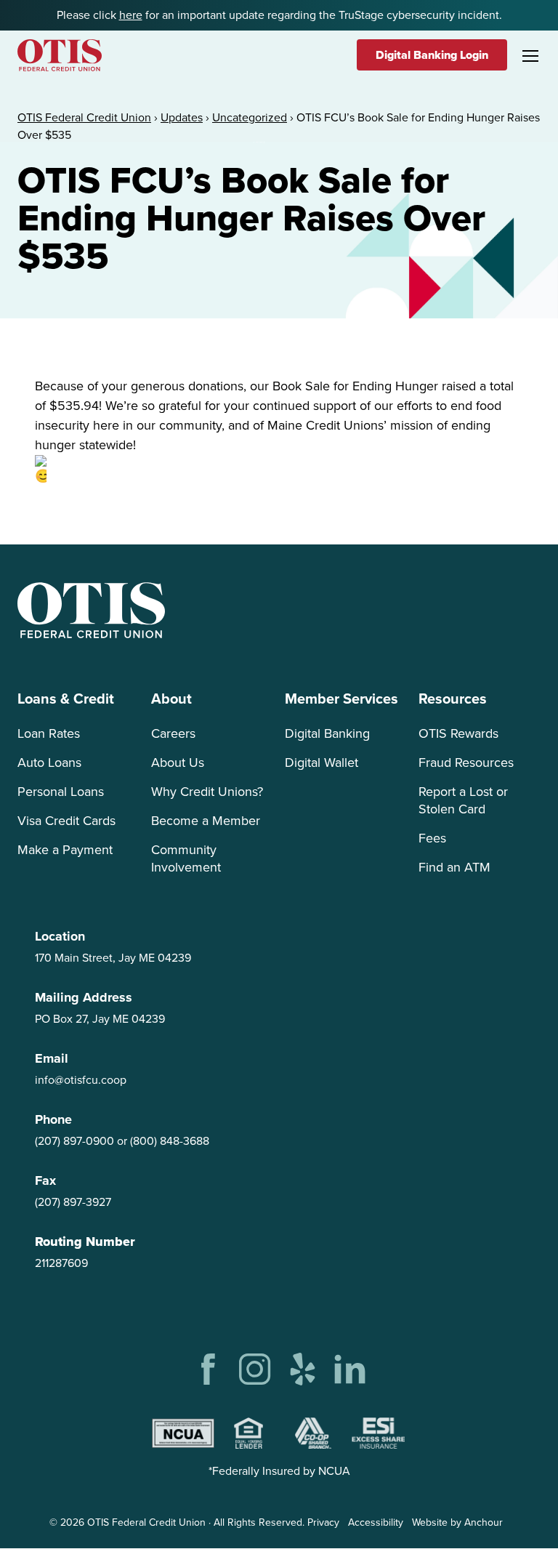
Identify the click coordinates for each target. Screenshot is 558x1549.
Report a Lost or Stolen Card (463, 800)
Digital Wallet (321, 762)
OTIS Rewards (458, 733)
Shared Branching (313, 1433)
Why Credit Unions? (207, 791)
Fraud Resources (466, 762)
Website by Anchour (457, 1522)
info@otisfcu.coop (80, 1079)
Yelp (302, 1369)
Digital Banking (327, 733)
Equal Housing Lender (248, 1433)
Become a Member (205, 820)
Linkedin (349, 1369)
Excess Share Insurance (378, 1433)
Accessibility (375, 1522)
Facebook (208, 1369)
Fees (432, 838)
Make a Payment (65, 849)
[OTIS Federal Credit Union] (59, 55)
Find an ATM (454, 867)
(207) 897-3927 (73, 1202)
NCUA (183, 1433)
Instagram (255, 1369)
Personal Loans (60, 791)
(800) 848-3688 (169, 1140)
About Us (177, 762)
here (130, 15)
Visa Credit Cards (66, 820)
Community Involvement (186, 858)
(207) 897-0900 (74, 1140)
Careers (173, 733)
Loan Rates (48, 733)
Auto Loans (49, 762)
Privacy (323, 1522)
